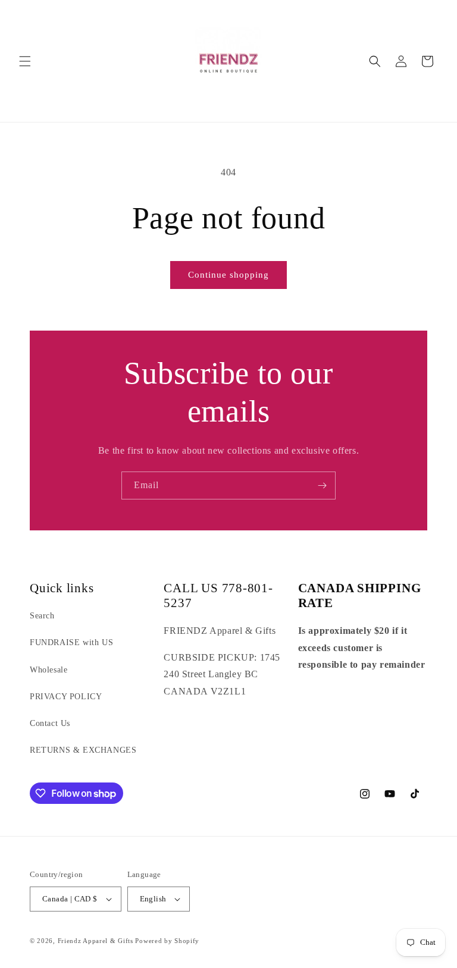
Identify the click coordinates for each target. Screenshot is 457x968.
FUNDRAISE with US (71, 642)
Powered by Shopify (167, 940)
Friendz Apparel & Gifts (97, 940)
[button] (25, 61)
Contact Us (50, 723)
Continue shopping (228, 274)
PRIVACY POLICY (66, 696)
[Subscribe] (322, 485)
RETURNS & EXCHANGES (83, 750)
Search (42, 615)
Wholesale (48, 669)
